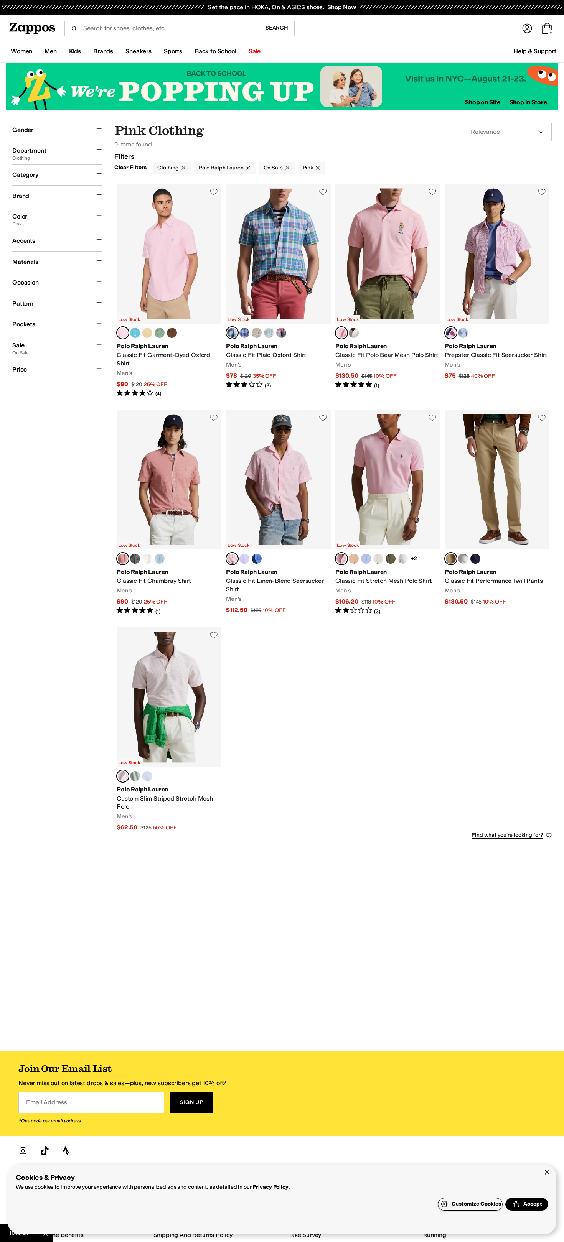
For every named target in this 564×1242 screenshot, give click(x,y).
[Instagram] (23, 1150)
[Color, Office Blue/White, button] (147, 776)
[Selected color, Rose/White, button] (451, 333)
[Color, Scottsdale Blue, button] (257, 559)
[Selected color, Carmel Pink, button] (123, 333)
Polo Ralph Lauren (221, 168)
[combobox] (161, 28)
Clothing (168, 168)
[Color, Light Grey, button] (135, 559)
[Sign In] (527, 28)
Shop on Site (482, 102)
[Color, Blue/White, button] (463, 333)
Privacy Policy (270, 1187)
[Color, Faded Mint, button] (159, 333)
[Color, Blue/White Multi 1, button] (244, 333)
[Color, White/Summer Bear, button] (354, 333)
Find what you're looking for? (507, 835)
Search (277, 28)
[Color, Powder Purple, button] (244, 559)
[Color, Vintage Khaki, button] (354, 559)
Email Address (46, 1102)
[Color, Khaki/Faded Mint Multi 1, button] (257, 333)
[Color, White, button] (147, 559)
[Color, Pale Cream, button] (378, 559)
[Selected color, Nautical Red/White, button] (123, 559)
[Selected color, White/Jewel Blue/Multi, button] (232, 333)
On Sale (273, 168)
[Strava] (66, 1150)
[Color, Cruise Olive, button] (390, 559)
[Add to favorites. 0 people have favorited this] (214, 192)
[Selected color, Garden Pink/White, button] (123, 776)
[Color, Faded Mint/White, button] (135, 776)
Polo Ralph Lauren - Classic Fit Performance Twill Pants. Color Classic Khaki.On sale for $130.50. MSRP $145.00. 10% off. (497, 512)
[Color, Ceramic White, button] (463, 559)
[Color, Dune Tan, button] (147, 333)
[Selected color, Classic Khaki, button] (451, 559)
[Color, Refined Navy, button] (475, 559)
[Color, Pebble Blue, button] (366, 559)
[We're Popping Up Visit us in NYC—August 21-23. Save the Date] (282, 86)
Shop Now (341, 7)
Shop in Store (528, 102)
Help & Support (534, 51)
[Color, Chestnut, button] (172, 333)
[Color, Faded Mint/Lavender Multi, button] (269, 333)
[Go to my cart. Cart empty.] (547, 28)
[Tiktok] (44, 1150)
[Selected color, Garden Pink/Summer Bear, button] (341, 333)
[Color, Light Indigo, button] (159, 559)
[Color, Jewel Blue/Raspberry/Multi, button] (281, 333)
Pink (308, 168)
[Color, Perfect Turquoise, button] (135, 333)
